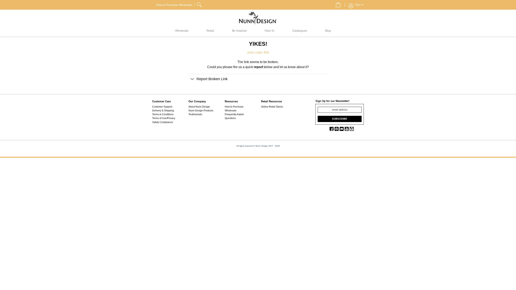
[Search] (199, 4)
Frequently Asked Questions (234, 116)
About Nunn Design (199, 106)
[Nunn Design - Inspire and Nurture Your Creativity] (258, 18)
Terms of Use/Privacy (163, 118)
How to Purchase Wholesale (234, 108)
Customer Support (162, 106)
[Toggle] (192, 79)
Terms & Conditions (163, 114)
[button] (336, 3)
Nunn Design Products (200, 110)
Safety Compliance (162, 122)
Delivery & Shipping (163, 110)
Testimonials (195, 114)
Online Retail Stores (272, 106)
